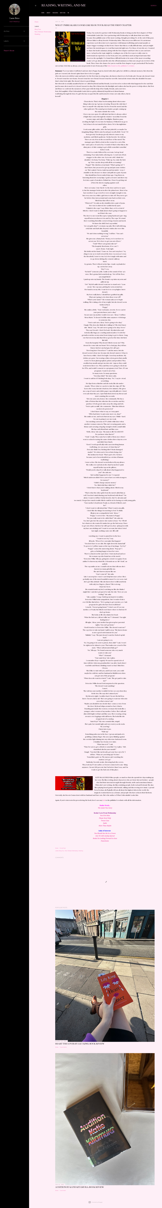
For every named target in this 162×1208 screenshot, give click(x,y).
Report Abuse (9, 51)
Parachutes (105, 841)
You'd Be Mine (105, 815)
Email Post (63, 848)
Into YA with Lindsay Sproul (104, 836)
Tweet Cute (105, 821)
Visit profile (14, 22)
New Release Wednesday (43, 32)
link (104, 800)
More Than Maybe (105, 826)
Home (42, 13)
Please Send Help (105, 818)
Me (68, 13)
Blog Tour (38, 29)
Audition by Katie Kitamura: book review (79, 1187)
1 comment (63, 1190)
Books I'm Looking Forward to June (105, 838)
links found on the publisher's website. (121, 66)
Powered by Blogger (97, 1202)
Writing (62, 13)
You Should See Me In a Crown (105, 833)
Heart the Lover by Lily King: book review (79, 1043)
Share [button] (36, 22)
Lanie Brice (15, 18)
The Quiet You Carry (105, 808)
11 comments (63, 1047)
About (48, 13)
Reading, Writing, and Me (63, 5)
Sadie (105, 823)
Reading (55, 13)
